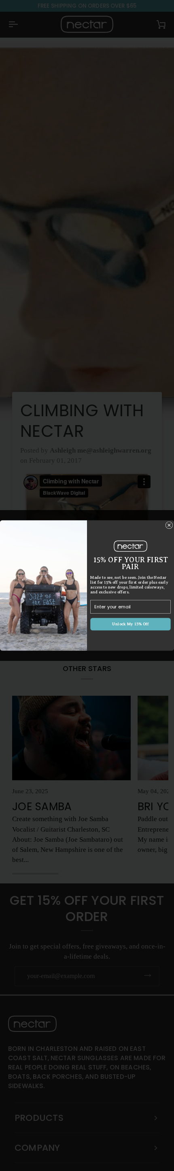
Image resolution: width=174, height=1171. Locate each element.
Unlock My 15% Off (130, 624)
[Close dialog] (169, 525)
